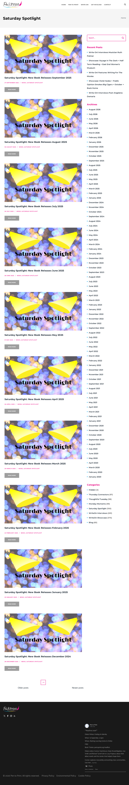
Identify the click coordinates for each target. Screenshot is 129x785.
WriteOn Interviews (100, 513)
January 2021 (95, 421)
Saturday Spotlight (100, 508)
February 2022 (95, 361)
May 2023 (93, 291)
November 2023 (96, 263)
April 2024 (93, 240)
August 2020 (94, 444)
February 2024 (95, 249)
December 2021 (96, 370)
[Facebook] (8, 716)
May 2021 (93, 402)
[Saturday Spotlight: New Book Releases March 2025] (43, 440)
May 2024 (93, 235)
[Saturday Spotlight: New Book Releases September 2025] (43, 54)
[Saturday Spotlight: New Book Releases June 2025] (43, 247)
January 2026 (95, 142)
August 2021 (94, 388)
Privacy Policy (48, 776)
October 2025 (95, 156)
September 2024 (96, 216)
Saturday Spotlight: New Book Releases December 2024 (38, 656)
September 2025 (96, 161)
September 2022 (96, 328)
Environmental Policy (66, 776)
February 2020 (95, 472)
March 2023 (94, 300)
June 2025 (93, 175)
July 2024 (93, 226)
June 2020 (93, 453)
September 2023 (96, 272)
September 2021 (96, 384)
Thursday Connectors (101, 495)
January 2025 (95, 198)
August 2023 (94, 277)
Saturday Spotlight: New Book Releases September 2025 (38, 77)
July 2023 (93, 281)
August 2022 (94, 333)
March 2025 (94, 189)
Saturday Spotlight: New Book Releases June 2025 (34, 270)
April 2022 (93, 351)
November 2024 (96, 207)
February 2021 (95, 416)
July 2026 (93, 114)
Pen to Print (93, 725)
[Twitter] (4, 716)
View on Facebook (89, 769)
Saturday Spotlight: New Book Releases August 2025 (36, 142)
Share (96, 769)
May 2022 (93, 347)
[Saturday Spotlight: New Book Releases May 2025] (43, 311)
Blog (93, 522)
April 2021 (93, 407)
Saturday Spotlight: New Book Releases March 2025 (35, 463)
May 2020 (93, 458)
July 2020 (93, 449)
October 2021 (95, 379)
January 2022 (95, 365)
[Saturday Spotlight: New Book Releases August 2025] (43, 118)
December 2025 (96, 147)
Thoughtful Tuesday (100, 499)
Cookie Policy (84, 776)
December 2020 (96, 426)
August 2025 (94, 165)
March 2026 (94, 133)
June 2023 (93, 286)
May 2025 (93, 179)
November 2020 (96, 430)
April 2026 (93, 128)
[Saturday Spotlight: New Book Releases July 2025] (43, 182)
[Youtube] (14, 716)
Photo (90, 766)
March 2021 (94, 412)
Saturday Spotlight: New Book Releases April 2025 (34, 399)
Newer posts (77, 688)
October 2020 (95, 435)
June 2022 (93, 342)
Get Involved (96, 4)
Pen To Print (73, 4)
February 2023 (95, 305)
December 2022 (96, 314)
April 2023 (93, 295)
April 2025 (93, 184)
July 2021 (93, 393)
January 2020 (95, 477)
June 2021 (93, 398)
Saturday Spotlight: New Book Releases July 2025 (34, 206)
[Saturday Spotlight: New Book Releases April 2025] (43, 375)
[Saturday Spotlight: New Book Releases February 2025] (43, 504)
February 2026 (95, 137)
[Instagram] (11, 716)
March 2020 (94, 467)
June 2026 (93, 119)
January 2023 (95, 309)
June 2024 (93, 230)
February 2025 (95, 193)
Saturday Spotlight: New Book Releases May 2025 (34, 335)
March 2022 (94, 356)
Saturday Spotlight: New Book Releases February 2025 (37, 528)
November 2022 (96, 319)
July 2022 (93, 337)
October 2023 (95, 268)
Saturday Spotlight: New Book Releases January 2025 (36, 592)
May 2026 (93, 123)
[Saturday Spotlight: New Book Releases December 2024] (43, 633)
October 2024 (95, 212)
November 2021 (96, 374)
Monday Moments (99, 504)
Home (63, 4)
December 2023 (96, 258)
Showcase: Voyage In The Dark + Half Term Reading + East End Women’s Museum (105, 64)
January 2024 (95, 254)
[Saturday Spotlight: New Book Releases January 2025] (43, 568)
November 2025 (96, 151)
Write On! (85, 4)
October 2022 (95, 323)
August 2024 (94, 221)
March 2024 (94, 244)
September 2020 (96, 440)
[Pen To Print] (12, 4)
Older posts (23, 688)
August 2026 (94, 109)
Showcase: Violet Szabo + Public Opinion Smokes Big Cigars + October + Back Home (105, 84)
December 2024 (96, 202)
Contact (107, 4)
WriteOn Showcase (100, 518)
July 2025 (93, 170)
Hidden (93, 490)
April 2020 (93, 463)
